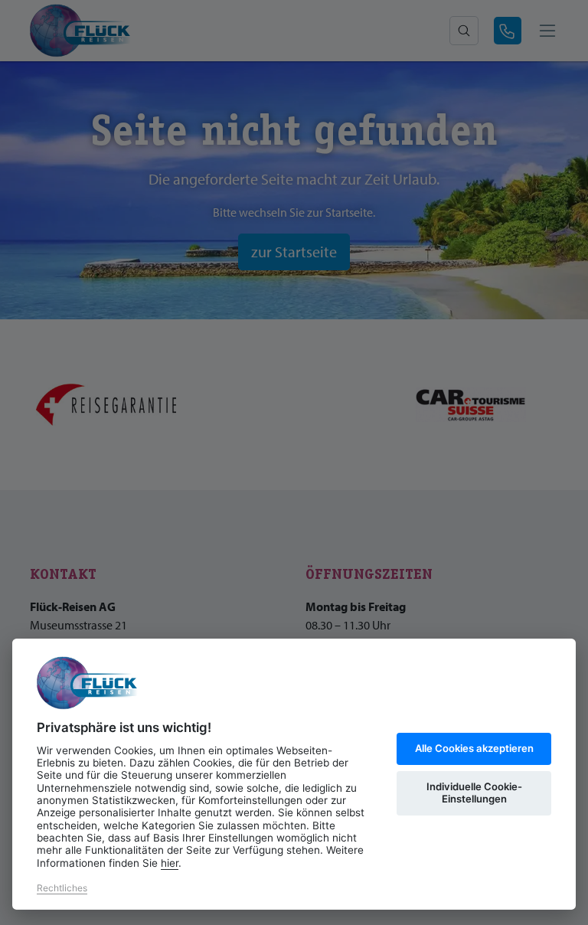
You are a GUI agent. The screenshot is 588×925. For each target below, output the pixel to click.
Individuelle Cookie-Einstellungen (474, 792)
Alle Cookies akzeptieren (474, 748)
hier (169, 863)
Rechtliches (62, 888)
